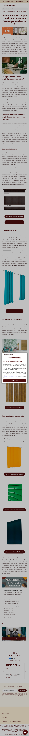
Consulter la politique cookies (10, 376)
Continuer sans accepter (8, 354)
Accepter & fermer (14, 380)
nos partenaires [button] (16, 364)
